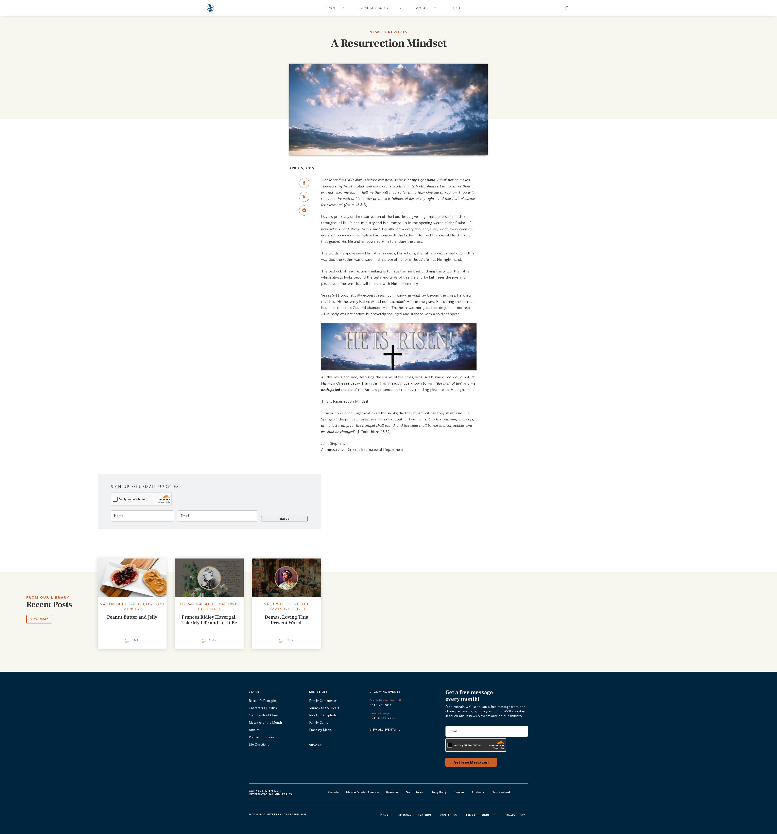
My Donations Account (416, 815)
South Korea (414, 792)
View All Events (382, 730)
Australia (477, 792)
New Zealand (500, 792)
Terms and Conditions (480, 815)
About (421, 8)
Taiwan (459, 792)
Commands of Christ (286, 609)
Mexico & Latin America (362, 792)
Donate (385, 815)
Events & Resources (375, 8)
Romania (392, 792)
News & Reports (388, 32)
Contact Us (448, 815)
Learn (330, 8)
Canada (333, 792)
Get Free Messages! (471, 762)
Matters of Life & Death (122, 604)
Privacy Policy (515, 815)
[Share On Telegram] (304, 210)
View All (316, 745)
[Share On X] (304, 197)
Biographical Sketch (198, 604)
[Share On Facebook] (304, 183)
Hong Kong (438, 792)
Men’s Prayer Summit (385, 700)
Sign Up (284, 519)
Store (456, 8)
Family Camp (379, 713)
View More (39, 619)
